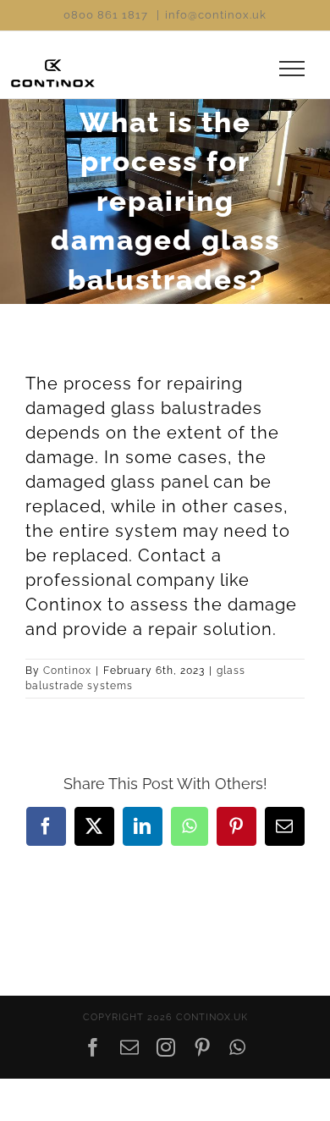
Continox (67, 670)
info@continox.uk (216, 14)
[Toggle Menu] (292, 68)
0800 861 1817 (105, 14)
